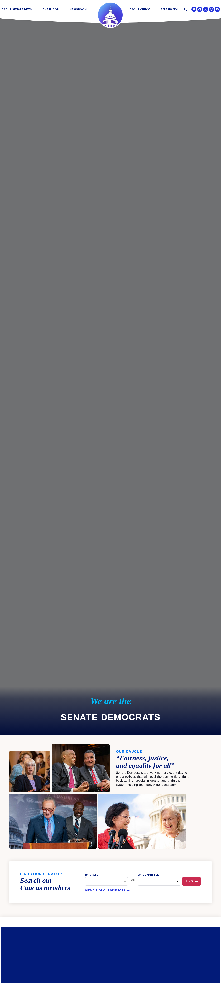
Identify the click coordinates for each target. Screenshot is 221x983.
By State (91, 874)
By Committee (148, 874)
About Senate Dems (17, 9)
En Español (170, 9)
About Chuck (139, 9)
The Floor (51, 9)
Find (189, 881)
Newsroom (78, 9)
